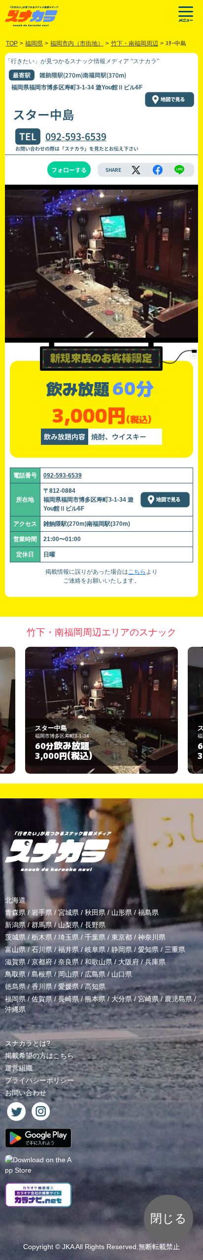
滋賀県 (15, 962)
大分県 (121, 999)
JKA (68, 1247)
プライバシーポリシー (39, 1080)
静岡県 (121, 949)
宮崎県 (148, 999)
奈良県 (68, 962)
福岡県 (15, 999)
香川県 (42, 986)
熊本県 (95, 999)
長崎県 (68, 999)
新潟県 (15, 925)
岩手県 (42, 912)
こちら (137, 571)
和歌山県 (98, 962)
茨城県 (15, 937)
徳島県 (15, 986)
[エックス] (136, 170)
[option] (101, 710)
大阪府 (128, 962)
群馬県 (42, 925)
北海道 (15, 900)
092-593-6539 (75, 136)
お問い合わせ (25, 1093)
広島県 (95, 974)
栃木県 (42, 937)
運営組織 (19, 1068)
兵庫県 (155, 962)
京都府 (42, 962)
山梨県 (68, 925)
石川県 (42, 949)
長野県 (95, 925)
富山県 (15, 949)
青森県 (15, 912)
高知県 (95, 986)
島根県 (42, 974)
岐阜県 (95, 949)
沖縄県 (15, 1009)
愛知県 (148, 949)
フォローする (69, 169)
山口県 (121, 974)
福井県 (68, 949)
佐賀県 (42, 999)
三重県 (175, 949)
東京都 (121, 937)
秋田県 (95, 912)
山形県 (121, 912)
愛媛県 (68, 986)
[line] (179, 170)
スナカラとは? (27, 1043)
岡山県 (68, 974)
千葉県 (95, 937)
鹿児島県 (178, 999)
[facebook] (158, 170)
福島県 (148, 912)
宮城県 (68, 912)
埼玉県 (68, 937)
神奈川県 (152, 937)
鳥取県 (15, 974)
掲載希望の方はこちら (39, 1056)
